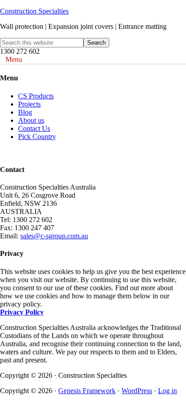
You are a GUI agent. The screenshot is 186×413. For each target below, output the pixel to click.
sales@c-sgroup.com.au (54, 236)
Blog (25, 112)
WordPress (136, 390)
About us (31, 120)
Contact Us (34, 128)
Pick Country (37, 136)
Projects (29, 104)
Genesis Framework (87, 390)
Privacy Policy (22, 312)
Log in (167, 390)
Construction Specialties (34, 11)
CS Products (36, 96)
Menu (13, 59)
